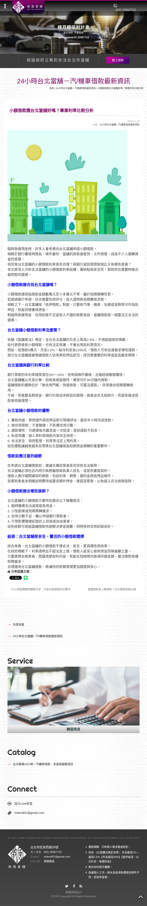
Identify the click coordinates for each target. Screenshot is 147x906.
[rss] (80, 886)
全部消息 (15, 624)
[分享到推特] (66, 886)
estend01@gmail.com (29, 812)
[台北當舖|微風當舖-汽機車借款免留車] (28, 7)
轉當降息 (73, 729)
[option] (73, 700)
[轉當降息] (73, 696)
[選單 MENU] (5, 6)
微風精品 (49, 861)
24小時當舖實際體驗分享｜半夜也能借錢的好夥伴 (40, 589)
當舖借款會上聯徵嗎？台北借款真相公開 (112, 589)
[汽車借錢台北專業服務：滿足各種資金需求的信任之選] (73, 32)
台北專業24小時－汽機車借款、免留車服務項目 (40, 764)
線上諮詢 (117, 60)
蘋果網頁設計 (73, 892)
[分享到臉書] (74, 886)
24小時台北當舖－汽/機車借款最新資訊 (76, 88)
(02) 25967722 (126, 10)
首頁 (51, 88)
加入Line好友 (23, 803)
